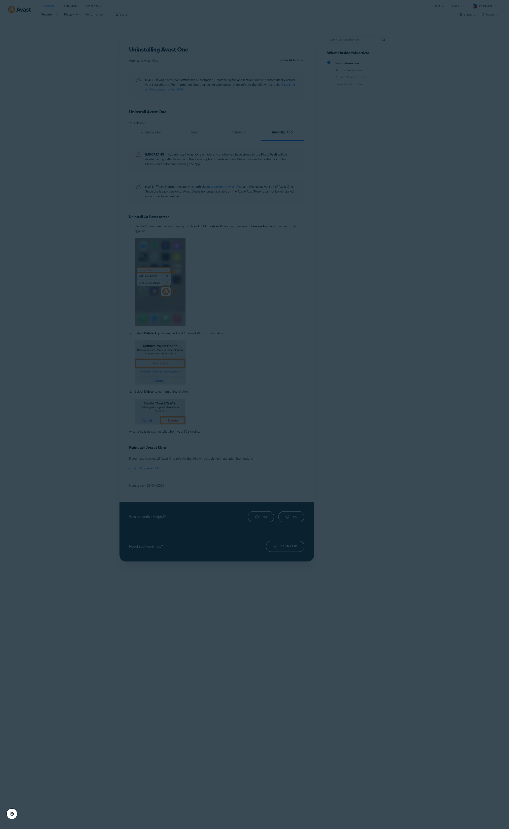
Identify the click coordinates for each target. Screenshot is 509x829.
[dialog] (254, 414)
